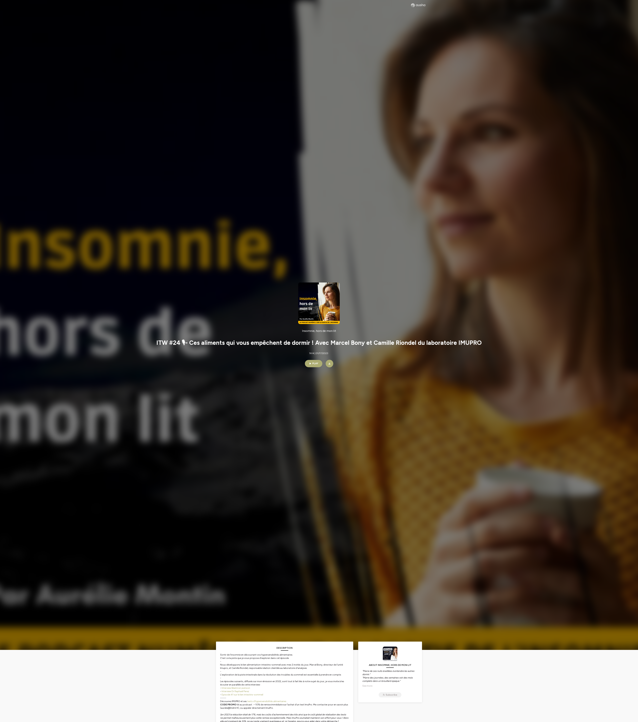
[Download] (329, 363)
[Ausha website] (418, 5)
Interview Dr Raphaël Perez (235, 691)
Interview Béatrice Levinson (236, 688)
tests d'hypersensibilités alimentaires (266, 701)
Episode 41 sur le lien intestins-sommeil (242, 694)
